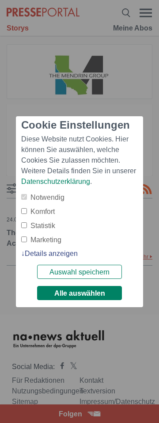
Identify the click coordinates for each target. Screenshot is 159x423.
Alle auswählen (79, 293)
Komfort (42, 211)
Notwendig (47, 197)
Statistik (42, 225)
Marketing (45, 240)
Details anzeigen (51, 253)
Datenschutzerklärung (55, 181)
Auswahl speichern (79, 272)
